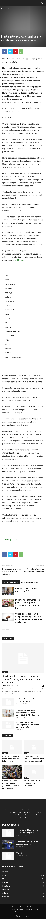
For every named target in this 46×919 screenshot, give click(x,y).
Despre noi (24, 907)
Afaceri (5, 672)
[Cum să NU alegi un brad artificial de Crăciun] (8, 591)
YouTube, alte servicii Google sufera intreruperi (34, 570)
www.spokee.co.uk (13, 539)
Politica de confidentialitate (15, 909)
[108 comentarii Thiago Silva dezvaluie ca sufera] (8, 844)
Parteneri (15, 907)
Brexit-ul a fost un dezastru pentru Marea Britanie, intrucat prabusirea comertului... (21, 679)
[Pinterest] (15, 51)
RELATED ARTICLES (11, 582)
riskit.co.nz (19, 260)
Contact (7, 907)
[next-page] (7, 628)
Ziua (4, 685)
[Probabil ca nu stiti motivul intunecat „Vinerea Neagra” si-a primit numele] (12, 772)
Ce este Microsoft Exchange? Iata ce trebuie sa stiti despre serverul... (34, 758)
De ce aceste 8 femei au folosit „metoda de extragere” (11, 571)
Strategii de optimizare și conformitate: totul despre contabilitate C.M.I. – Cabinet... (27, 712)
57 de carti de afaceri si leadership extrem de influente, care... (11, 758)
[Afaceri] (8, 856)
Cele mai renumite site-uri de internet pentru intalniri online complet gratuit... (27, 724)
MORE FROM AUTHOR (29, 582)
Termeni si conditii (32, 909)
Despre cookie (35, 907)
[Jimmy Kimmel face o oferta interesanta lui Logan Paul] (8, 833)
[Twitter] (10, 51)
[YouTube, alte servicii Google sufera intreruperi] (8, 702)
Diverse (10, 9)
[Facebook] (4, 51)
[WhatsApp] (21, 51)
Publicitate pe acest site (23, 912)
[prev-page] (3, 628)
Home (3, 9)
